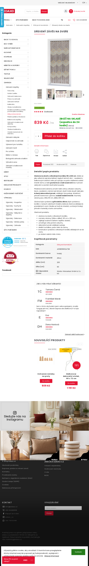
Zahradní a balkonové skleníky (15, 123)
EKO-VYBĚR (8, 44)
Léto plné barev (10, 230)
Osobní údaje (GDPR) (10, 481)
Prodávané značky (9, 475)
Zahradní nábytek (12, 137)
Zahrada (7, 82)
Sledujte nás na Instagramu (15, 418)
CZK (83, 2)
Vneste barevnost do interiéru (15, 133)
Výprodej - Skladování (14, 209)
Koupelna (8, 57)
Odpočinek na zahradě (14, 141)
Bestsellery (8, 181)
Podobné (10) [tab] (48, 164)
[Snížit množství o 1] (36, 136)
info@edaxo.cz (11, 507)
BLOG (46, 475)
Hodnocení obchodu (52, 469)
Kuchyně (7, 52)
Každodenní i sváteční (13, 193)
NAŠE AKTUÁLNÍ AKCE (12, 48)
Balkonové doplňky (14, 120)
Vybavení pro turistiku (14, 144)
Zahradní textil (11, 148)
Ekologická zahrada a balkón (16, 158)
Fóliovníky (10, 91)
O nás (46, 472)
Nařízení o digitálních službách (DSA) (17, 478)
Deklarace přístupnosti (11, 488)
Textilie (7, 74)
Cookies (5, 485)
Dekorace (8, 61)
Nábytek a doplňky (12, 65)
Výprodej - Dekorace (14, 218)
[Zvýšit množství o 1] (41, 136)
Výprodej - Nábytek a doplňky (14, 214)
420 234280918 (11, 510)
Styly (6, 176)
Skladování (9, 78)
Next (82, 344)
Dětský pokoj (9, 70)
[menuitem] (8, 20)
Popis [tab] (38, 164)
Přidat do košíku (55, 136)
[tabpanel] (46, 368)
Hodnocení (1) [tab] (62, 164)
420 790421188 (11, 520)
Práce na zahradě (13, 99)
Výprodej (8, 198)
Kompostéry (11, 127)
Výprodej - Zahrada (13, 225)
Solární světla (12, 93)
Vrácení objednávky (66, 3)
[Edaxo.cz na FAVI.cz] (10, 264)
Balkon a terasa (12, 155)
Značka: (78, 114)
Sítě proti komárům (14, 114)
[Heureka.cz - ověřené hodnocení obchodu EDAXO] (16, 247)
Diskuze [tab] (73, 164)
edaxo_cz (9, 517)
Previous (79, 344)
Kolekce (7, 189)
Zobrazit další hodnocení (74, 334)
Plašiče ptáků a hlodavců (16, 117)
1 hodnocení (48, 111)
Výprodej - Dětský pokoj (15, 222)
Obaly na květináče (14, 107)
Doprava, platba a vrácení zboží (15, 468)
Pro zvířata (10, 151)
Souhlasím (78, 552)
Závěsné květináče (14, 129)
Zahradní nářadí (13, 102)
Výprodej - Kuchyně (13, 206)
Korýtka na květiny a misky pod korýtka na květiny (16, 110)
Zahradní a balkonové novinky (14, 167)
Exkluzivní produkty (12, 185)
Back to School (11, 39)
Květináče (10, 104)
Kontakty (6, 472)
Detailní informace (41, 146)
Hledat (44, 11)
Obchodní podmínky (10, 465)
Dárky (6, 172)
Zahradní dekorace (14, 96)
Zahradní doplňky (12, 87)
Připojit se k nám (12, 514)
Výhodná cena (11, 162)
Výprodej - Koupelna (13, 202)
